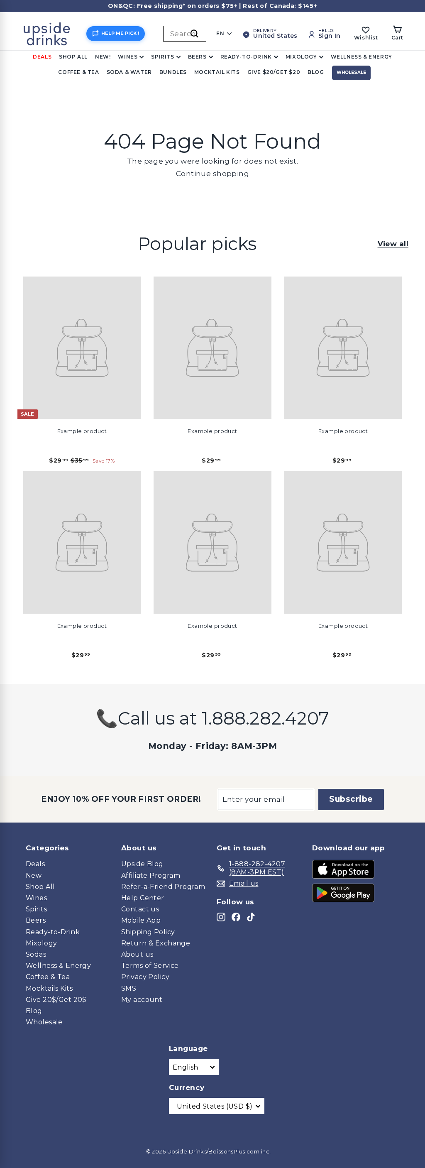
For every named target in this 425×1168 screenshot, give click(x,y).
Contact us (140, 909)
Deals (42, 57)
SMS (128, 988)
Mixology (301, 57)
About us (137, 954)
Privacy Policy (145, 977)
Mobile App (141, 920)
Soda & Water (129, 72)
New (34, 875)
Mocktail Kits (217, 72)
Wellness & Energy (361, 57)
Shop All (73, 57)
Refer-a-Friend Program (163, 887)
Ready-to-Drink (246, 57)
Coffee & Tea (78, 72)
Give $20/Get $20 (273, 72)
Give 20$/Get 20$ (56, 1000)
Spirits (162, 57)
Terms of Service (150, 966)
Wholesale (351, 72)
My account (141, 1000)
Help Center (142, 898)
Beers (197, 57)
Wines (127, 57)
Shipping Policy (148, 932)
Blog (316, 72)
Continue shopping (212, 173)
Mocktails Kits (49, 988)
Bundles (173, 72)
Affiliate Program (150, 875)
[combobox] (184, 34)
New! (102, 57)
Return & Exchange (155, 943)
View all (393, 244)
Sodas (36, 954)
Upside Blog (142, 864)
